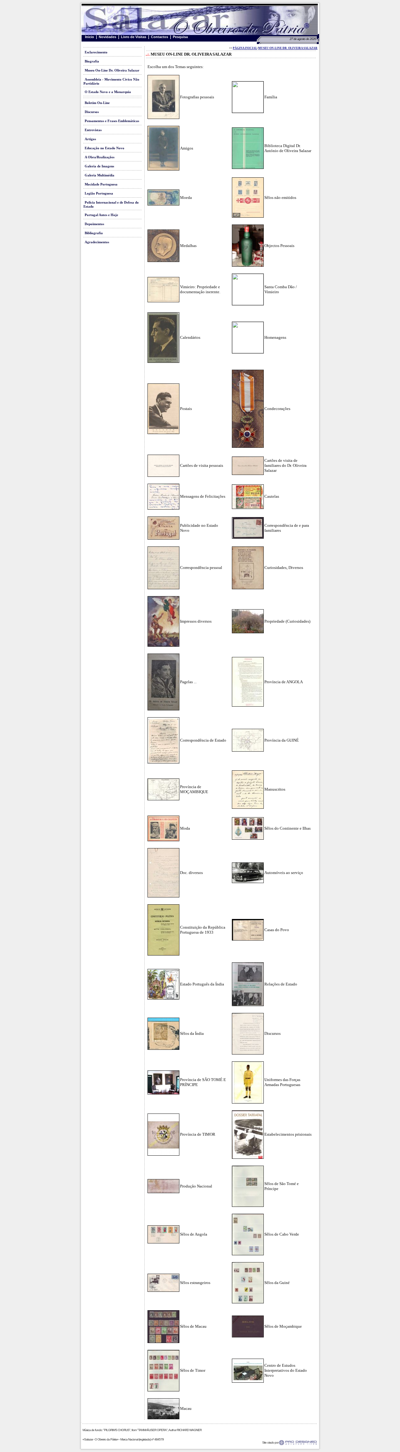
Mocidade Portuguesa (101, 184)
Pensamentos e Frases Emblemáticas (112, 121)
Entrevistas (93, 130)
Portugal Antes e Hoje (101, 215)
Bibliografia (94, 233)
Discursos (92, 112)
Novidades (107, 37)
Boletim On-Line (97, 103)
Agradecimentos (97, 242)
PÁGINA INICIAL (245, 48)
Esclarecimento (96, 52)
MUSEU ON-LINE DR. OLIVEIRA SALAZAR (288, 48)
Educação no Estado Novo (104, 148)
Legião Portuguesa (99, 193)
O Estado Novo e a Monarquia (108, 92)
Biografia (92, 61)
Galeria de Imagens (99, 166)
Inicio (89, 37)
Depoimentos (94, 224)
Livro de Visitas (133, 37)
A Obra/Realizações (99, 157)
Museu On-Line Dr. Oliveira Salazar (112, 70)
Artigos (90, 139)
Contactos (159, 37)
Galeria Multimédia (99, 175)
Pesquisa (180, 37)
